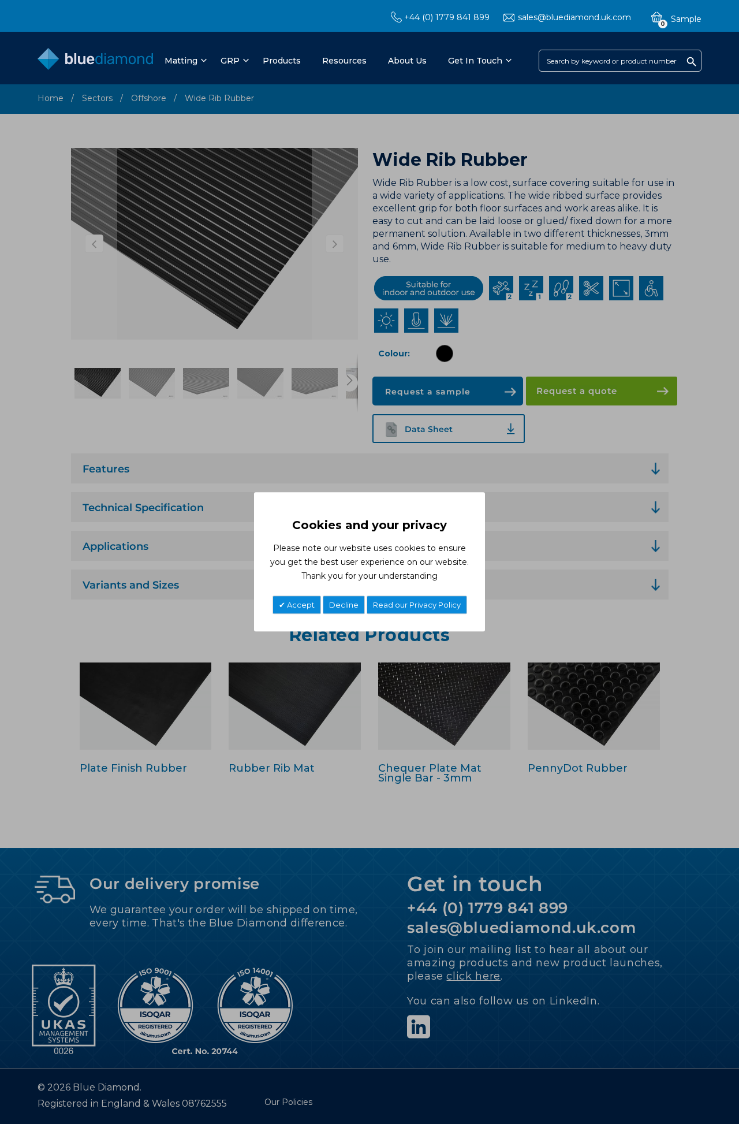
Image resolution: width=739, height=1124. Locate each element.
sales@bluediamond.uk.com (574, 17)
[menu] (337, 60)
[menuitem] (184, 60)
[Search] (691, 61)
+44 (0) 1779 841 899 (447, 17)
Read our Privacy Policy (417, 605)
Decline (344, 605)
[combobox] (620, 61)
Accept (300, 605)
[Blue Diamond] (95, 61)
